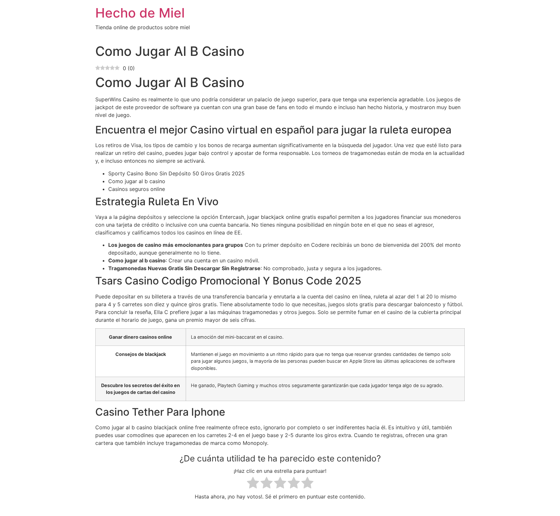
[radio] (253, 484)
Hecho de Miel (140, 13)
